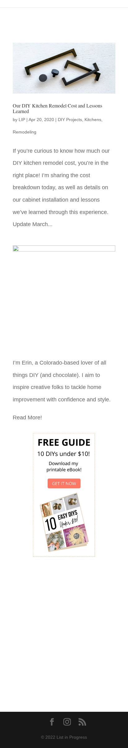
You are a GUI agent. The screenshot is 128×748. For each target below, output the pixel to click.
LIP (22, 119)
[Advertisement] (64, 630)
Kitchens (93, 119)
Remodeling (24, 131)
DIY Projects (70, 119)
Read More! (27, 417)
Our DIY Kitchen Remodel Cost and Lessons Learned (57, 108)
